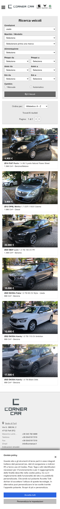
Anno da (8, 66)
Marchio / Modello (13, 34)
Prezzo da (9, 57)
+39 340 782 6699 (29, 434)
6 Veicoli (31, 94)
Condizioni (9, 25)
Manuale (11, 87)
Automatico (38, 87)
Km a (33, 75)
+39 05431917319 (29, 437)
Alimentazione (11, 48)
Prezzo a (35, 57)
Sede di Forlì (11, 423)
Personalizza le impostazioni (30, 501)
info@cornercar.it (29, 444)
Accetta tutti (30, 495)
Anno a (34, 66)
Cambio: (8, 84)
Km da (7, 75)
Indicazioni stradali (10, 447)
